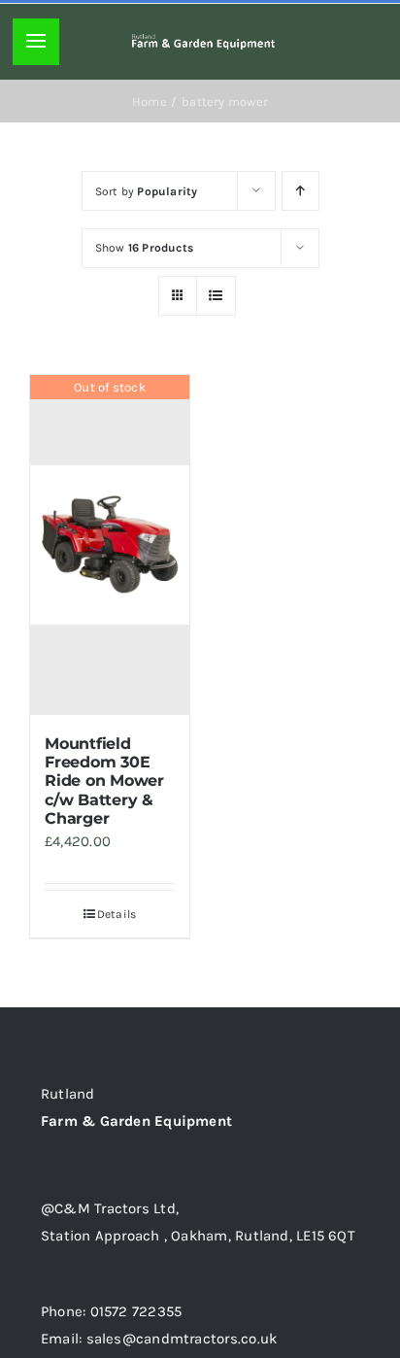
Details (117, 914)
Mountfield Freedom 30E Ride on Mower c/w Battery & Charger (104, 781)
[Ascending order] (300, 191)
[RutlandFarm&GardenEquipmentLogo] (203, 41)
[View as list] (216, 296)
